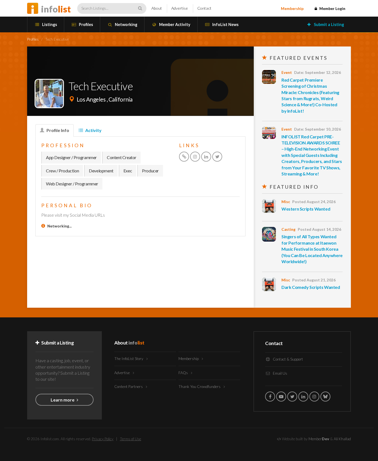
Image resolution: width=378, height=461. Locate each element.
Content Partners (129, 386)
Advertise (179, 8)
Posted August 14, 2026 (319, 229)
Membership (292, 8)
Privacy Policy (102, 439)
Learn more (63, 399)
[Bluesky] (325, 397)
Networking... (59, 226)
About (156, 8)
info (56, 9)
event (286, 72)
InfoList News (225, 24)
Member (319, 439)
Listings (49, 24)
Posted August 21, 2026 (314, 280)
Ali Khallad (342, 439)
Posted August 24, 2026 (314, 202)
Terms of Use (130, 439)
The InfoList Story (129, 358)
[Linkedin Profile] (206, 157)
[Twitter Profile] (217, 157)
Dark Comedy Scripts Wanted (310, 287)
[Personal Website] (184, 157)
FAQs (183, 373)
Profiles (85, 24)
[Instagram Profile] (195, 157)
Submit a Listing (328, 24)
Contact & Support (287, 359)
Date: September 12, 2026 (317, 72)
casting (288, 229)
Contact (204, 8)
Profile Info (57, 130)
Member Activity (174, 24)
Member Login (332, 8)
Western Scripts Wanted (305, 208)
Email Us (279, 373)
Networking (125, 24)
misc (285, 202)
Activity (93, 130)
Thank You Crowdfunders (199, 386)
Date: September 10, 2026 (317, 129)
